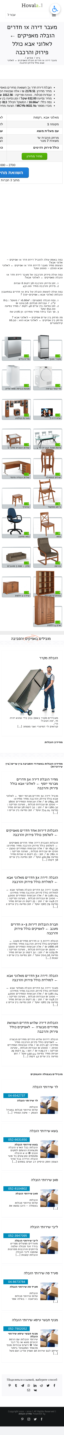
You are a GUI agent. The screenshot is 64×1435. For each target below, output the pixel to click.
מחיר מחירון (34, 156)
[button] (55, 9)
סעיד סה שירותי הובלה (41, 1273)
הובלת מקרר (48, 658)
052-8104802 (17, 1188)
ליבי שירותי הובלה (44, 1227)
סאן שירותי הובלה (44, 1179)
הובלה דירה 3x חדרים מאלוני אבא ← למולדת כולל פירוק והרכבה (32, 879)
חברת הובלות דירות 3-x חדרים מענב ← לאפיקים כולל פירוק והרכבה (34, 929)
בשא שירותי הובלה (44, 1130)
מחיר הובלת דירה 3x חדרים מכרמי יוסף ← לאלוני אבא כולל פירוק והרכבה (34, 783)
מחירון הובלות (54, 742)
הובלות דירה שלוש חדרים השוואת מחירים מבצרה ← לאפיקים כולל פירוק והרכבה (32, 1027)
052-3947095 (17, 1235)
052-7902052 (17, 1328)
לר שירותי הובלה (45, 1086)
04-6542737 (16, 1095)
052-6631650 (17, 1139)
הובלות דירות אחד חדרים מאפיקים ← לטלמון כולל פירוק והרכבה (32, 832)
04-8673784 (16, 1282)
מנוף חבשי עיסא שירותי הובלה (35, 1320)
